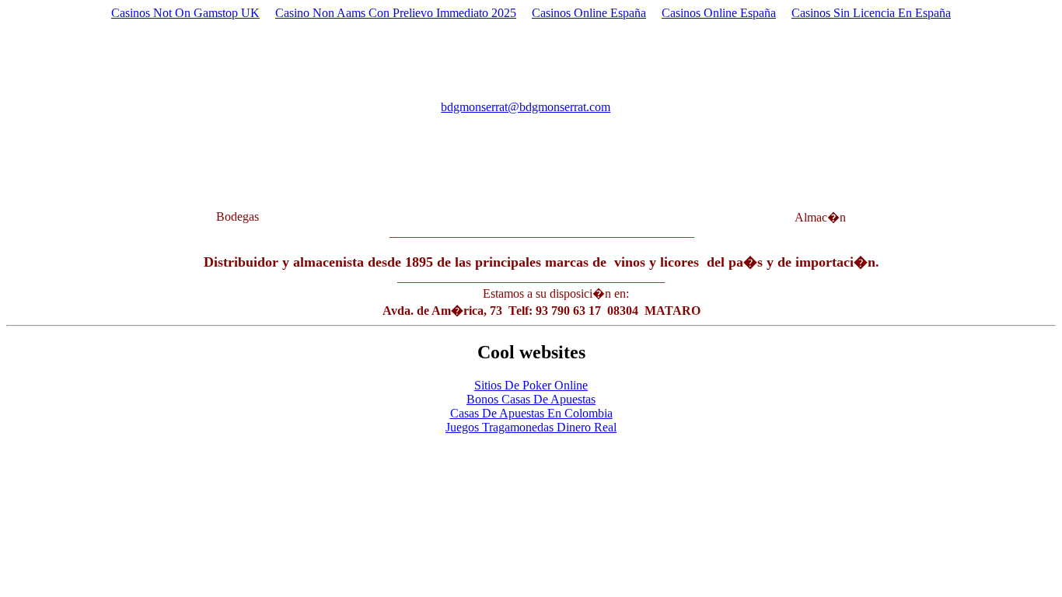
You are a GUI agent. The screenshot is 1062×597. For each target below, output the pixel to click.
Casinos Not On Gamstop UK (185, 12)
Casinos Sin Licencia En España (871, 12)
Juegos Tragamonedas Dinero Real (531, 427)
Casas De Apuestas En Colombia (531, 413)
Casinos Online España (589, 12)
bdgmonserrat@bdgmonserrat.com (525, 106)
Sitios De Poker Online (531, 385)
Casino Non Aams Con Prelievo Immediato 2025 (395, 12)
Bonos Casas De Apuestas (531, 399)
